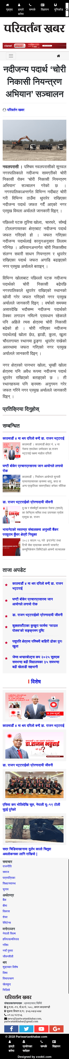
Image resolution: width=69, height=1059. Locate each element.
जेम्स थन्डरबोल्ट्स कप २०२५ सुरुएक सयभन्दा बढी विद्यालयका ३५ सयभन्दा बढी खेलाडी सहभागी (35, 662)
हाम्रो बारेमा (21, 12)
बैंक (4, 900)
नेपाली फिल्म (9, 933)
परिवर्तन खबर (15, 110)
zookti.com (43, 1056)
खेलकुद (7, 984)
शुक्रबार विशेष (10, 967)
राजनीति (7, 866)
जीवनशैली (8, 956)
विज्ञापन (45, 9)
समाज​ (6, 872)
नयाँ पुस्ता (8, 950)
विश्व (5, 973)
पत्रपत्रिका (9, 878)
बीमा (5, 905)
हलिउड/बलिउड (11, 939)
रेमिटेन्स (7, 922)
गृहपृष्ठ (9, 9)
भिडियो (6, 990)
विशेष (36, 681)
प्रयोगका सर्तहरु (27, 1049)
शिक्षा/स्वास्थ (9, 883)
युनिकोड (58, 9)
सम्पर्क (32, 9)
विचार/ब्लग (8, 978)
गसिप (5, 945)
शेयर (5, 917)
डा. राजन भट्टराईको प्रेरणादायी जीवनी (37, 615)
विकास (6, 911)
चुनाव (5, 889)
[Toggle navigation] (11, 55)
